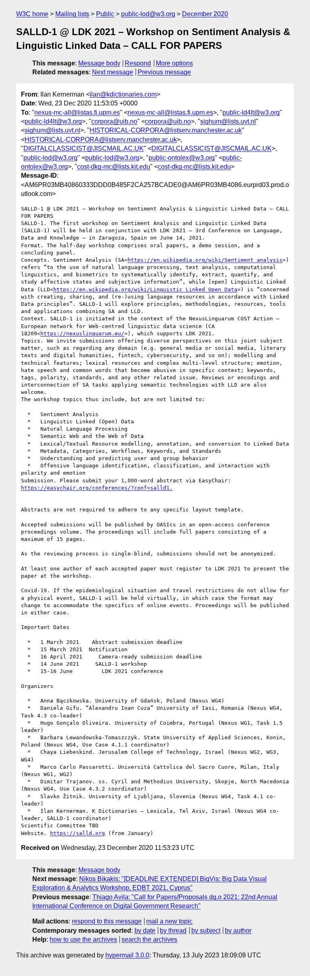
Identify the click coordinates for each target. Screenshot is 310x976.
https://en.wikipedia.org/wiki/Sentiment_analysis (205, 260)
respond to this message (107, 921)
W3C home (32, 14)
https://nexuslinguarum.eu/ (82, 333)
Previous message (164, 72)
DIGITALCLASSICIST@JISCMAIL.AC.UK (83, 148)
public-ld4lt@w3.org (251, 112)
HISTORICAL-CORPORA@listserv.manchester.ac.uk (166, 130)
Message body (99, 63)
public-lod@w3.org (148, 14)
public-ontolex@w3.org (182, 157)
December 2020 (205, 14)
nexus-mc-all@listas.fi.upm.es (77, 112)
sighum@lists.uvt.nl (228, 121)
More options (174, 63)
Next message (112, 72)
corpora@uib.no (114, 121)
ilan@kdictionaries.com (123, 94)
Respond (138, 63)
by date (144, 930)
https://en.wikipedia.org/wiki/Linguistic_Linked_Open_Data (145, 289)
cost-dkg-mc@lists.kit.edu (113, 166)
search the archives (149, 939)
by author (238, 930)
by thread (173, 930)
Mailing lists (72, 14)
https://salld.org (77, 833)
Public (105, 14)
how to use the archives (83, 939)
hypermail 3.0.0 (127, 955)
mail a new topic (169, 921)
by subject (205, 930)
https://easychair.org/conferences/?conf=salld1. (97, 488)
